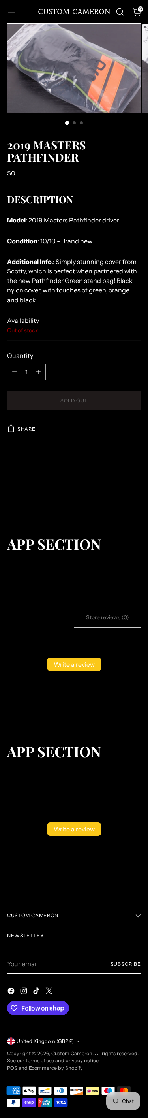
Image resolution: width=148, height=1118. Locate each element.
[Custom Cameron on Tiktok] (37, 992)
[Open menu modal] (11, 12)
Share (26, 429)
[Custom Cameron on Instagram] (24, 992)
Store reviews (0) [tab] (107, 617)
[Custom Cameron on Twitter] (49, 992)
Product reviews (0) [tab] (40, 617)
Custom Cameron (71, 1053)
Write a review (74, 664)
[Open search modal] (120, 12)
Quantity (20, 356)
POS (12, 1068)
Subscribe (126, 964)
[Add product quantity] (38, 372)
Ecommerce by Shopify (56, 1068)
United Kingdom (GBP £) (45, 1041)
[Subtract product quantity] (14, 372)
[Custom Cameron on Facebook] (12, 992)
